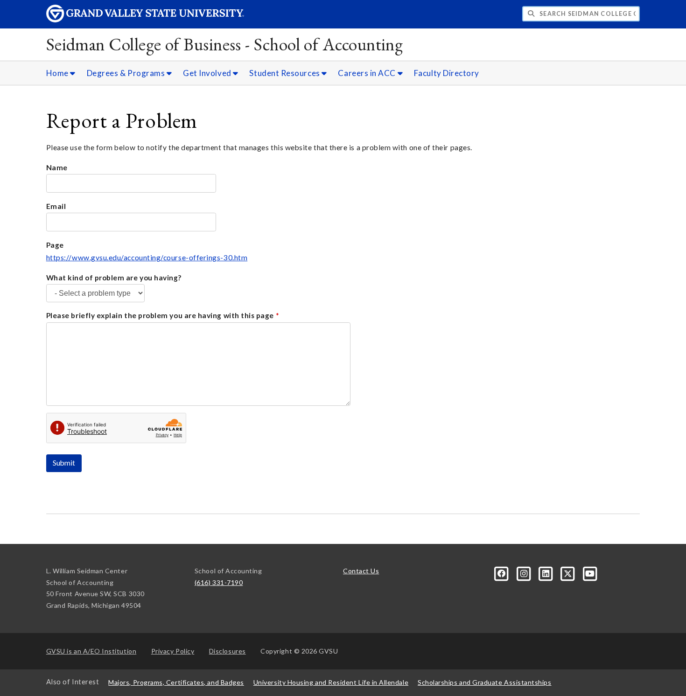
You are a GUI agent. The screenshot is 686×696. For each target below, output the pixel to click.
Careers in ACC (367, 73)
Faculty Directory (446, 73)
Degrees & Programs (127, 73)
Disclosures (227, 651)
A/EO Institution (91, 651)
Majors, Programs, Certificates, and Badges (176, 682)
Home (58, 73)
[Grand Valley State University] (145, 20)
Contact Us (361, 571)
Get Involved (208, 73)
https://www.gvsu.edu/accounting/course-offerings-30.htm (147, 257)
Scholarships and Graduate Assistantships (484, 682)
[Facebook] (502, 573)
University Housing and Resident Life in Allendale (330, 682)
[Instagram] (524, 573)
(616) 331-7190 (219, 582)
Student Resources (285, 73)
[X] (569, 573)
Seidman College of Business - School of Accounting (224, 44)
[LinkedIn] (547, 573)
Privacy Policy (173, 651)
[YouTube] (590, 573)
